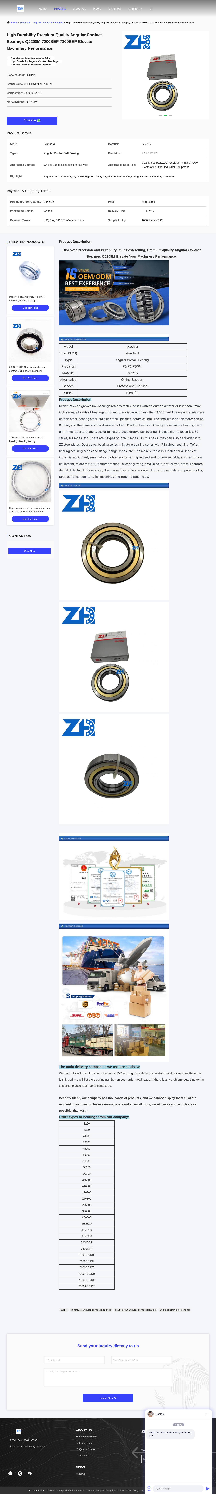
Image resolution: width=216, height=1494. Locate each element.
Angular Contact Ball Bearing (48, 22)
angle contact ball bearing (174, 1309)
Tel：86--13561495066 (24, 1440)
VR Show (114, 8)
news (97, 8)
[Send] (207, 1488)
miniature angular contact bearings (91, 1309)
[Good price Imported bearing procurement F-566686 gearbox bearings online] (30, 270)
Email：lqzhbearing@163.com (28, 1446)
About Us (79, 8)
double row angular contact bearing (135, 1309)
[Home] (20, 8)
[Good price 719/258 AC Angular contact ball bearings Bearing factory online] (30, 411)
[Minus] (208, 1414)
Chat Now (30, 120)
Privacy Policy (36, 1490)
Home (42, 8)
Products (60, 8)
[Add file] (149, 1488)
